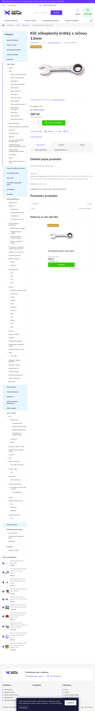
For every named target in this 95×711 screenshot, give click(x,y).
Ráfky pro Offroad (14, 259)
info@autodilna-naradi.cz (36, 676)
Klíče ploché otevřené (17, 119)
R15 (11, 273)
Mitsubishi (13, 307)
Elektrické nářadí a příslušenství (12, 402)
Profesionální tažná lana (17, 212)
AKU (11, 472)
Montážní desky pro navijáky (16, 232)
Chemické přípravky (12, 392)
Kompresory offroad (14, 255)
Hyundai (12, 310)
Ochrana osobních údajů (71, 695)
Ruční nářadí (11, 64)
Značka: (36, 137)
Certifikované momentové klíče (16, 537)
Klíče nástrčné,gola (14, 123)
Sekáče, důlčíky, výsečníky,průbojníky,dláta (16, 150)
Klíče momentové (16, 91)
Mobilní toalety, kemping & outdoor (16, 345)
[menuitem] (12, 21)
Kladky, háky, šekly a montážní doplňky (16, 237)
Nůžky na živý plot (14, 461)
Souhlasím (70, 703)
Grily (10, 458)
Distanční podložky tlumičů (18, 290)
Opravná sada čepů (14, 378)
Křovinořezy (12, 476)
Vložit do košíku (55, 123)
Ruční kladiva (12, 154)
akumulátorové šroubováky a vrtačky (18, 488)
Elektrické (13, 511)
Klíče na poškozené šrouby (18, 74)
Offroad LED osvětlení (15, 341)
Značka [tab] (40, 150)
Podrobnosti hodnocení (54, 42)
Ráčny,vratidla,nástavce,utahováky (18, 127)
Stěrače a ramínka (14, 334)
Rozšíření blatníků (14, 372)
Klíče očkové (14, 94)
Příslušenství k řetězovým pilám (17, 434)
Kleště (10, 68)
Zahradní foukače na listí (16, 501)
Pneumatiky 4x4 (13, 269)
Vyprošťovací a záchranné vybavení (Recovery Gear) (16, 248)
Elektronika (10, 397)
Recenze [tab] (61, 145)
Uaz (11, 317)
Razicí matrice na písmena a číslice (17, 162)
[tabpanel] (61, 245)
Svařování (10, 547)
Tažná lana (12, 206)
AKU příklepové (16, 492)
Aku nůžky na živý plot (17, 465)
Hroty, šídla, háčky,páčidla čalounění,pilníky (16, 141)
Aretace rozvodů (11, 45)
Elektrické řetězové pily (18, 430)
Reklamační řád (8, 697)
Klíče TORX (14, 112)
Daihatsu (13, 300)
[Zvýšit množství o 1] (38, 121)
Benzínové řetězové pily (19, 426)
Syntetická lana (14, 216)
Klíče (10, 71)
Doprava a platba (9, 692)
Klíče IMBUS (14, 81)
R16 (11, 276)
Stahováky (10, 59)
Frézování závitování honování (16, 168)
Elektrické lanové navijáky (17, 228)
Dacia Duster (14, 294)
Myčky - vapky (13, 469)
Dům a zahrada (11, 413)
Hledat (56, 13)
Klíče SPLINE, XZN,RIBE (17, 84)
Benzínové (13, 507)
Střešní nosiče (13, 203)
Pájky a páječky (11, 408)
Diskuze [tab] (82, 145)
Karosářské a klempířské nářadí (14, 184)
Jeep (11, 327)
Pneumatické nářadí (13, 173)
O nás (3, 5)
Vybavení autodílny (12, 55)
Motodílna (10, 194)
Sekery (11, 158)
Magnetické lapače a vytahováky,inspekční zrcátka (17, 145)
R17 (11, 279)
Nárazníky (11, 338)
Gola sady (11, 130)
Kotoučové (13, 439)
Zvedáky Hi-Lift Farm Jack (16, 252)
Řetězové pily (14, 420)
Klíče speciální (15, 116)
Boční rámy (12, 382)
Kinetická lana (14, 209)
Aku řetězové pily (17, 423)
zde (60, 703)
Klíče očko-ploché (16, 98)
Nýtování (11, 137)
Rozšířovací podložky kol (16, 375)
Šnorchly (11, 331)
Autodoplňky (10, 189)
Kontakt (66, 692)
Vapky (10, 353)
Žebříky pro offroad (14, 365)
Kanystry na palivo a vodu (16, 349)
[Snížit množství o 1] (38, 124)
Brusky (12, 442)
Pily (10, 417)
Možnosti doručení (38, 110)
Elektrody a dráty (13, 550)
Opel (11, 313)
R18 (11, 283)
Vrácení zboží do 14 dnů (11, 695)
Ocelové (12, 262)
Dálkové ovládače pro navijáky (16, 242)
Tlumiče (11, 287)
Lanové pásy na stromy (17, 219)
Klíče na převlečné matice (18, 104)
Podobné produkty (60, 150)
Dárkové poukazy (12, 525)
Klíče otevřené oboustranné (15, 108)
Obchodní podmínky (10, 700)
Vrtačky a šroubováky (15, 484)
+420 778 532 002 (55, 676)
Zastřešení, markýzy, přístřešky (14, 361)
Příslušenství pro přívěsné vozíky (16, 450)
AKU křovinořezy (15, 480)
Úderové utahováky (14, 515)
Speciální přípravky (12, 40)
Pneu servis (10, 178)
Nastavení (23, 708)
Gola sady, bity (13, 533)
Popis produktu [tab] (41, 145)
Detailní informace (59, 100)
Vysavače (11, 455)
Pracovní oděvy (11, 387)
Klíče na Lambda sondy (17, 78)
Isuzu (12, 304)
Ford (11, 324)
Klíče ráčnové (15, 88)
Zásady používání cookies (71, 697)
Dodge (12, 320)
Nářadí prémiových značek (14, 529)
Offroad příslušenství (13, 199)
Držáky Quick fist (14, 368)
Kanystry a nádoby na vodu (16, 446)
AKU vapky (13, 356)
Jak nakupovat (12, 5)
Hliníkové (13, 265)
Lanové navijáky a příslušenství (14, 224)
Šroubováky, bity (13, 133)
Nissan (12, 297)
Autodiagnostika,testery (14, 50)
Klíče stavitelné (15, 101)
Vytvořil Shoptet (88, 707)
